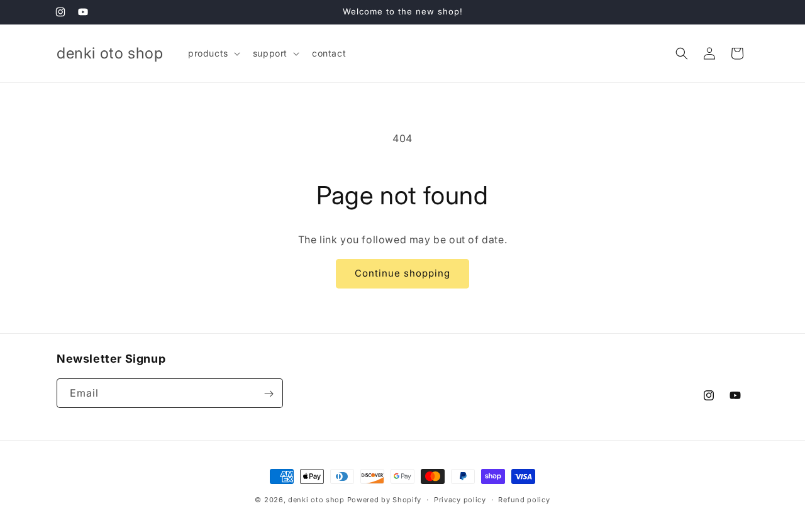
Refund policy (524, 499)
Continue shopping (402, 273)
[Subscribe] (268, 394)
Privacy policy (460, 499)
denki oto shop (316, 499)
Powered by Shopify (384, 499)
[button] (212, 53)
